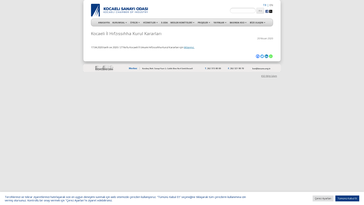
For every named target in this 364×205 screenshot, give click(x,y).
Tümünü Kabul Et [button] (347, 198)
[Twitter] (262, 56)
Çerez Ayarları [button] (323, 198)
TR (264, 5)
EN (271, 5)
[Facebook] (258, 56)
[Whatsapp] (271, 56)
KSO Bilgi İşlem (269, 76)
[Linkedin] (266, 56)
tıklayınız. (189, 47)
